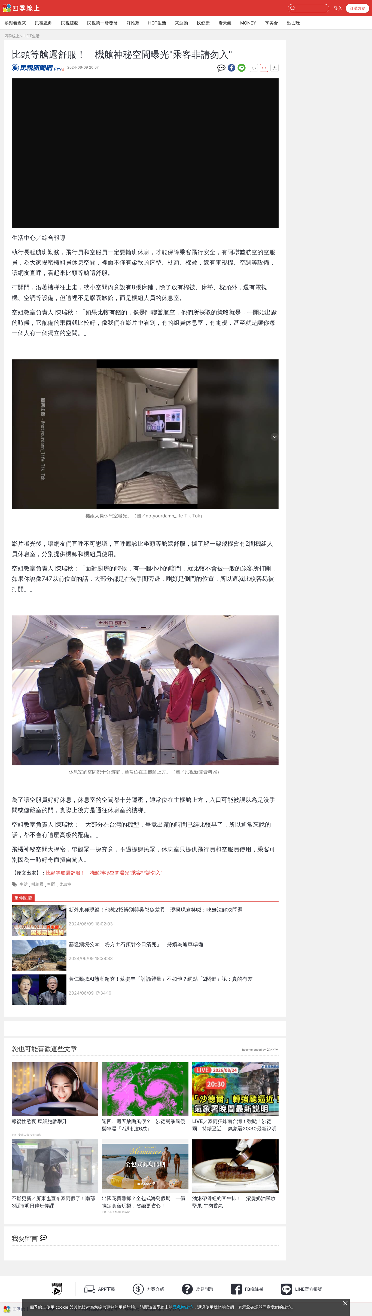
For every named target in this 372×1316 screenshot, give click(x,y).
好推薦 (132, 23)
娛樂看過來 (15, 23)
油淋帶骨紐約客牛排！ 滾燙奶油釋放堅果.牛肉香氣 (234, 1201)
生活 (24, 884)
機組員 (37, 884)
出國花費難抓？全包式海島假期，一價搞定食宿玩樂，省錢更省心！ (143, 1201)
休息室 (65, 884)
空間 (51, 884)
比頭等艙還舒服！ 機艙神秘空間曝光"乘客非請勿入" (104, 873)
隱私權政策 (183, 1307)
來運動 (181, 23)
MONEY (248, 23)
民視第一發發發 (102, 23)
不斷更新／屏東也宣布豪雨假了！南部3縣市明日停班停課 (53, 1201)
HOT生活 (157, 23)
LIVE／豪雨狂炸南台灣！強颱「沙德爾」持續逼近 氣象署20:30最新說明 (234, 1124)
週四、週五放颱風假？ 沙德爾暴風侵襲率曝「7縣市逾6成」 (143, 1124)
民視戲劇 (43, 23)
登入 (338, 8)
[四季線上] (21, 8)
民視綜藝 (69, 23)
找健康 (203, 23)
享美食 (271, 23)
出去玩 (293, 23)
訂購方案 (357, 8)
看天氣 (224, 23)
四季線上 (12, 35)
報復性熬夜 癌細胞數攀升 (39, 1121)
